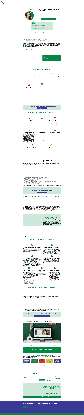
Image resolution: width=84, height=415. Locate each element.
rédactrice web (55, 309)
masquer (36, 22)
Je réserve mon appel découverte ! (52, 393)
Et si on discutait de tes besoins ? (42, 192)
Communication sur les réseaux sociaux (57, 364)
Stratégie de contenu (50, 364)
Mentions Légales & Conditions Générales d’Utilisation (54, 407)
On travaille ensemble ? (40, 405)
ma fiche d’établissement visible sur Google (46, 349)
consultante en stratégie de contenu (28, 44)
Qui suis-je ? (38, 407)
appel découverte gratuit (44, 236)
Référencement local (34, 364)
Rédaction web (42, 364)
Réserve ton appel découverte (40, 406)
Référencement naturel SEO (26, 364)
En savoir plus (27, 377)
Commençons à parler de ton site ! (42, 108)
